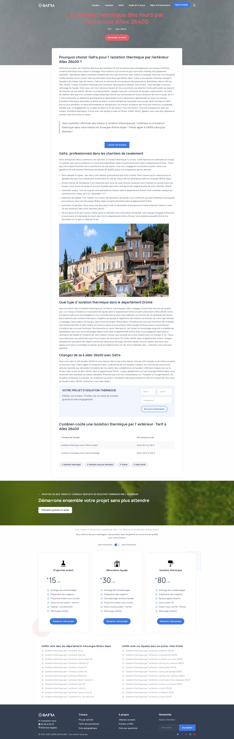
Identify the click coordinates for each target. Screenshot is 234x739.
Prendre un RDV (126, 724)
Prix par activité (86, 719)
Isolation (109, 5)
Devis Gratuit (181, 4)
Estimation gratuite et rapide (55, 510)
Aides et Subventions (160, 5)
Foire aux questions (128, 728)
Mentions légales (48, 727)
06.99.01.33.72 (47, 724)
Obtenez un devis (127, 719)
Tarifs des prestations (89, 724)
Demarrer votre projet (63, 621)
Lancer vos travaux (117, 144)
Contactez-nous (48, 720)
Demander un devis (117, 37)
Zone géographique (88, 728)
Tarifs (121, 5)
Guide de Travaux (137, 5)
